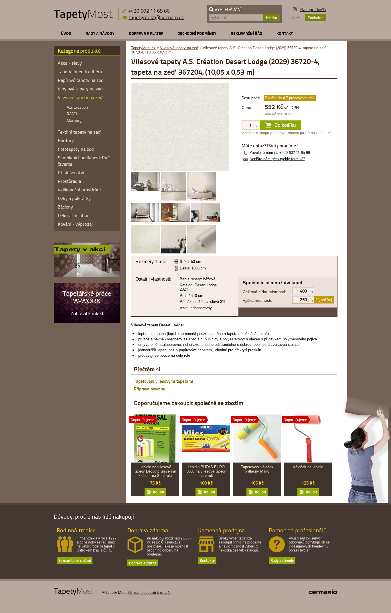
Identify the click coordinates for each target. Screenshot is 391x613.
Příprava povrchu (149, 389)
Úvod (66, 33)
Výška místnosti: (257, 300)
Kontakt (285, 33)
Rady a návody (100, 33)
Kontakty (207, 560)
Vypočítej (324, 299)
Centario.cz (323, 591)
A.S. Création (77, 107)
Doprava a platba (146, 33)
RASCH (73, 113)
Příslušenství (71, 172)
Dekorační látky (73, 215)
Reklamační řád (246, 33)
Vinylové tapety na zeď (81, 89)
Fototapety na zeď (76, 149)
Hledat (271, 17)
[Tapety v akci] (87, 275)
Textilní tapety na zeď (79, 132)
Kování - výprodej (75, 224)
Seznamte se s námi (74, 560)
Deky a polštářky (74, 198)
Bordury (66, 140)
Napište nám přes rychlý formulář (277, 159)
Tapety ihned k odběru (80, 71)
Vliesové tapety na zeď (179, 48)
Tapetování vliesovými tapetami (163, 381)
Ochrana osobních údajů (149, 592)
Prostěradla (69, 181)
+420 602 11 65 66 (149, 10)
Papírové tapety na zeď (81, 80)
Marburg (74, 120)
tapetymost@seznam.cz (156, 17)
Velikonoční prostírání (79, 190)
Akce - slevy (70, 63)
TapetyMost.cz (143, 48)
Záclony (65, 207)
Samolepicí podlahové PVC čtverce (84, 160)
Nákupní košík (313, 10)
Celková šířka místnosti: (264, 291)
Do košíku (155, 492)
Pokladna (315, 17)
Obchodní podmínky (196, 33)
